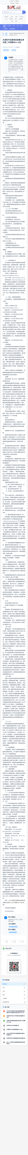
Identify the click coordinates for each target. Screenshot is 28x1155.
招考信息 (9, 25)
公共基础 (5, 28)
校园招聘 (21, 19)
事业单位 (6, 16)
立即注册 (12, 3)
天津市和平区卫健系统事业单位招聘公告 (15, 1038)
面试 (21, 25)
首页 (4, 25)
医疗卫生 (21, 16)
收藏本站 (17, 1)
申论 (14, 25)
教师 (16, 19)
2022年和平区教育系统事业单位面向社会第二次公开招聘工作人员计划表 (14, 902)
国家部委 (11, 19)
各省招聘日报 (12, 28)
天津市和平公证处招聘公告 (12, 1025)
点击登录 (16, 3)
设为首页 (12, 1)
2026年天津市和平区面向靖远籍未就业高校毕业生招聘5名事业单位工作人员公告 (15, 1012)
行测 (18, 25)
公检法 (16, 16)
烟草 (12, 21)
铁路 (16, 21)
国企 (6, 19)
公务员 (11, 16)
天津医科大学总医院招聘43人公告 (14, 1029)
